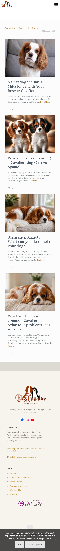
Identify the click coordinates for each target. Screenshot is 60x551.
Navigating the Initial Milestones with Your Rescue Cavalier (26, 86)
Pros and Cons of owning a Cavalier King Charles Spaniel (29, 162)
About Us (14, 494)
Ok (19, 544)
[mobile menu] (56, 4)
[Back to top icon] (30, 528)
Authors (33, 28)
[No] (56, 540)
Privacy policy (35, 544)
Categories (10, 28)
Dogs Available (16, 481)
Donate (13, 473)
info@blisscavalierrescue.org (23, 457)
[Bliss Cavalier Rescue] (6, 4)
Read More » (45, 102)
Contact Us (15, 490)
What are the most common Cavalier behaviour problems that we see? (29, 322)
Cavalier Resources (18, 486)
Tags (21, 28)
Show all (48, 31)
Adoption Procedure (19, 477)
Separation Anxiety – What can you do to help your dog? (29, 241)
